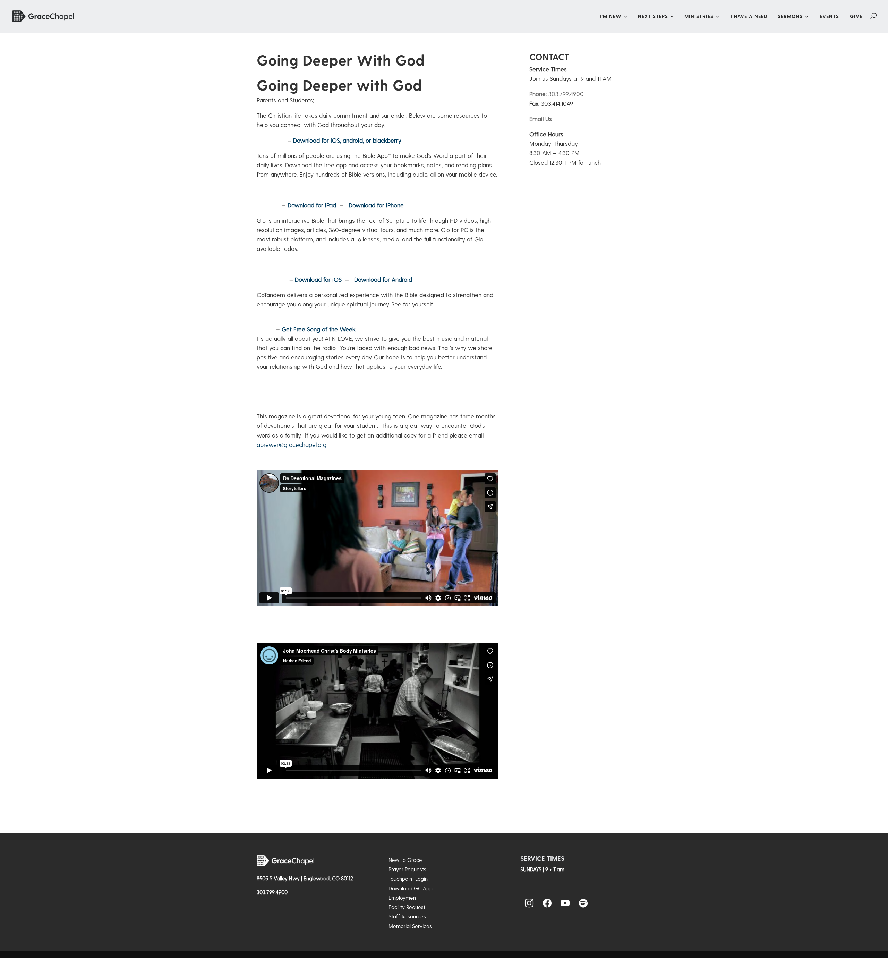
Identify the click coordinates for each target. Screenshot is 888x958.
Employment (403, 898)
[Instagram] (529, 904)
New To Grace (405, 860)
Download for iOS (318, 279)
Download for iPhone (376, 205)
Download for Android (383, 279)
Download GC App (410, 888)
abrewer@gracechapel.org (291, 444)
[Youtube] (565, 904)
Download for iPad (312, 205)
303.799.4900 (556, 93)
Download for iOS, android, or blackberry (347, 140)
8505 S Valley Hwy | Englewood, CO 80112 (305, 878)
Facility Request (406, 907)
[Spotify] (583, 904)
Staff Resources (407, 916)
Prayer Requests (407, 869)
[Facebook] (547, 904)
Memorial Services (410, 926)
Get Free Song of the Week (319, 328)
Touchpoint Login (408, 878)
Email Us (540, 118)
